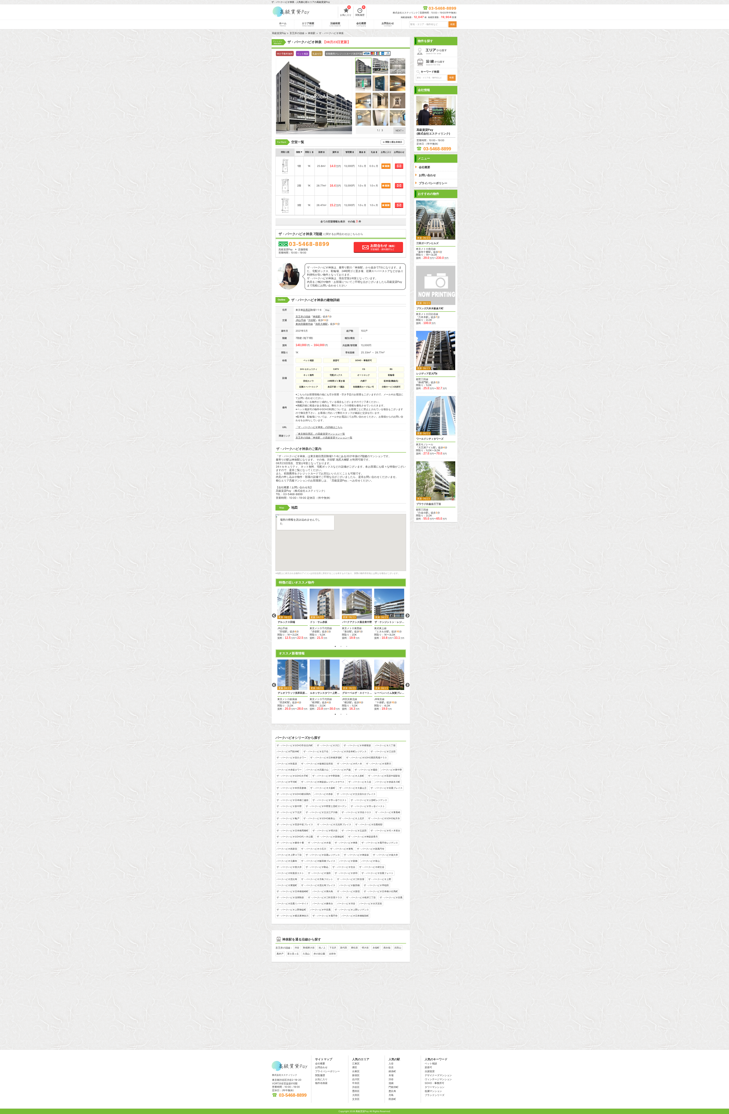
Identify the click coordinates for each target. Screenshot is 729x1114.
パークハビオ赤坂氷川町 (387, 781)
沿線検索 (335, 24)
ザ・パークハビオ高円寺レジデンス (379, 842)
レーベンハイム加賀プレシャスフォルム (389, 692)
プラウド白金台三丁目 (428, 504)
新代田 (343, 947)
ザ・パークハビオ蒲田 (319, 873)
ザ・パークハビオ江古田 (383, 751)
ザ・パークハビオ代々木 (349, 763)
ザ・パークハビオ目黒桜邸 (369, 824)
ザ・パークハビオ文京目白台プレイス (356, 794)
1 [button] (335, 646)
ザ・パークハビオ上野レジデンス (352, 909)
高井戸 (280, 953)
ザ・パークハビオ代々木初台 (385, 830)
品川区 (356, 1079)
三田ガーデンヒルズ (427, 243)
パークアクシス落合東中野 (357, 622)
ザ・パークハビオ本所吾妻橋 (291, 788)
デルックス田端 (286, 622)
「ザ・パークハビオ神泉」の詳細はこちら (319, 427)
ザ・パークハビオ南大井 (385, 854)
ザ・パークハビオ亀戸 (288, 818)
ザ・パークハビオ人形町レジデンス (369, 800)
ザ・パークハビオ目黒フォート (377, 873)
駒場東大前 (309, 947)
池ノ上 (322, 947)
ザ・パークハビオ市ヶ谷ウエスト (329, 800)
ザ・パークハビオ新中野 (289, 806)
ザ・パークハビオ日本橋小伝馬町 (381, 891)
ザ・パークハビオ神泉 (346, 842)
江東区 (356, 1063)
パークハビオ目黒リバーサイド (292, 903)
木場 (391, 1075)
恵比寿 (392, 1091)
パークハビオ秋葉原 (287, 763)
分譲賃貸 (430, 1071)
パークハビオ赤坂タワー (289, 769)
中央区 (356, 1083)
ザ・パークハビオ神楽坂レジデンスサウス (322, 781)
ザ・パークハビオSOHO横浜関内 (294, 794)
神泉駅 (316, 316)
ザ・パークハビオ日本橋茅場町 (326, 757)
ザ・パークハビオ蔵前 (366, 769)
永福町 (376, 947)
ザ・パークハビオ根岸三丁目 (361, 897)
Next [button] (407, 615)
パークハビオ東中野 (391, 769)
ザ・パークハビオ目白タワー (291, 757)
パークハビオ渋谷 (346, 903)
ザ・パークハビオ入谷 (359, 781)
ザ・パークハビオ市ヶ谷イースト (368, 806)
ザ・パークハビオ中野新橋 (326, 775)
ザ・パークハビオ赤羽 (346, 873)
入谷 (391, 1063)
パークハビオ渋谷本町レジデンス (349, 751)
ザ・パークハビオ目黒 (391, 897)
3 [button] (347, 646)
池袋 (391, 1083)
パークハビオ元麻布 (287, 860)
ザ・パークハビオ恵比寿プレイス (318, 885)
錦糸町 (392, 1071)
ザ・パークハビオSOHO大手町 (292, 775)
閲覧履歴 (359, 11)
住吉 (391, 1067)
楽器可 (428, 1067)
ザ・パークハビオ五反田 (354, 830)
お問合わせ (388, 24)
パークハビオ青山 (370, 860)
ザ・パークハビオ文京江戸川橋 (322, 812)
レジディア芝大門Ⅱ (426, 373)
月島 (391, 1095)
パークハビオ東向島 (322, 891)
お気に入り (345, 11)
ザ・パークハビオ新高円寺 (370, 848)
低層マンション (433, 1091)
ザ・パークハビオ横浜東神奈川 (292, 915)
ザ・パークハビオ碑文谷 (371, 867)
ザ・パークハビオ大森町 (322, 788)
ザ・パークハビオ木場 (319, 842)
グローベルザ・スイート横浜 (357, 692)
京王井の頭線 (303, 316)
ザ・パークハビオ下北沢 (289, 812)
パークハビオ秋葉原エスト (290, 873)
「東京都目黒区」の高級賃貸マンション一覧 (320, 433)
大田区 (356, 1095)
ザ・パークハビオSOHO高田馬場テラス (366, 757)
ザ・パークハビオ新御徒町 (330, 836)
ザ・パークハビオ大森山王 (353, 788)
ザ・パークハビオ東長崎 (387, 812)
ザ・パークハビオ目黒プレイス (386, 788)
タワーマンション (434, 1087)
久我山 (306, 953)
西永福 (386, 947)
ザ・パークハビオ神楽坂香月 (363, 836)
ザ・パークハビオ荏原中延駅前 (384, 775)
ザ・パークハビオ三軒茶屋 (350, 879)
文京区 (356, 1099)
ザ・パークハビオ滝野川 (378, 763)
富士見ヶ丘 (293, 953)
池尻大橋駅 (321, 323)
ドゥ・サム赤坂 (318, 622)
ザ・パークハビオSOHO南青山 (319, 818)
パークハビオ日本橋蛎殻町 (355, 915)
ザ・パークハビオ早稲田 (376, 885)
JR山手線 (301, 320)
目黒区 (306, 309)
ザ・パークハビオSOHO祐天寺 (384, 818)
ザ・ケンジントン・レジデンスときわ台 (389, 622)
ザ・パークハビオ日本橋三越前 (292, 800)
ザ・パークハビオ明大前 (325, 830)
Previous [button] (274, 615)
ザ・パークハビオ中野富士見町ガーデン (326, 806)
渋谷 (297, 947)
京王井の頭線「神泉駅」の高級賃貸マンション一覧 (324, 437)
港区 (354, 1067)
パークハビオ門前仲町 (288, 751)
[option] (292, 614)
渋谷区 (356, 1087)
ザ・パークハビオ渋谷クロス (356, 812)
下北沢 (332, 947)
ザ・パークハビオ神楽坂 (356, 854)
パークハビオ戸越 (341, 769)
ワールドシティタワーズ (429, 438)
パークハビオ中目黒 (320, 909)
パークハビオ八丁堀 (385, 745)
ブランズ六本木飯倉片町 (429, 308)
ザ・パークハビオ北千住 (315, 751)
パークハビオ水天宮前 (370, 903)
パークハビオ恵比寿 (287, 879)
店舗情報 (303, 249)
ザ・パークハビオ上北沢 (351, 818)
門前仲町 (393, 1087)
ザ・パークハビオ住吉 (343, 867)
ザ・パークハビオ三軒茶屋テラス (325, 897)
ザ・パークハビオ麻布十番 (290, 842)
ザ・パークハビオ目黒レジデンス (323, 854)
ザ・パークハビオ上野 (379, 879)
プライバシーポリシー (327, 1071)
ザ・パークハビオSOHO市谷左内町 (295, 745)
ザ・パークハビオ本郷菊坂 (357, 745)
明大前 (365, 947)
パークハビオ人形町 (354, 775)
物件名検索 (321, 1083)
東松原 (354, 947)
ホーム (282, 24)
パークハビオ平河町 (287, 781)
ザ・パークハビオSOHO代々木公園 (295, 836)
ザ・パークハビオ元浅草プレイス (334, 824)
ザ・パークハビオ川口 (328, 745)
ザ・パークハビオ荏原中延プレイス (295, 824)
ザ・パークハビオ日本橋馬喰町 (292, 830)
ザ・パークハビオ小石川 (313, 848)
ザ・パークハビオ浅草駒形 (290, 897)
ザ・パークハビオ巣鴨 (341, 848)
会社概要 (361, 24)
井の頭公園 (319, 953)
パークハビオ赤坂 (324, 794)
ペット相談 (431, 1063)
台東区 (356, 1071)
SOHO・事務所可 (434, 1083)
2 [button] (341, 646)
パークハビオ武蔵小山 (317, 769)
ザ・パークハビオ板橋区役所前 (317, 763)
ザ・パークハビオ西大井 (289, 867)
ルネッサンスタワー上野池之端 (325, 692)
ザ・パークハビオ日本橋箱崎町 (292, 891)
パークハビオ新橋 (348, 860)
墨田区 (356, 1091)
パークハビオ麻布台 (322, 903)
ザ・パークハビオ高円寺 (325, 915)
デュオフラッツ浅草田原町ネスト (292, 692)
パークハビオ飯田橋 (349, 885)
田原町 (392, 1099)
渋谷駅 (312, 320)
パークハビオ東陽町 (287, 885)
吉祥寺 (332, 953)
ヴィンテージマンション (438, 1079)
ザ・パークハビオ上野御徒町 (291, 909)
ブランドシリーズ (434, 1095)
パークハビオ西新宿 (287, 848)
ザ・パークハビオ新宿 (348, 891)
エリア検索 (308, 24)
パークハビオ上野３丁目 (289, 854)
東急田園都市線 (304, 323)
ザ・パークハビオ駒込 (317, 867)
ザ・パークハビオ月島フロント (317, 879)
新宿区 (356, 1075)
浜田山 (397, 947)
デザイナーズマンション (438, 1075)
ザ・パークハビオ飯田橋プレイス (318, 860)
